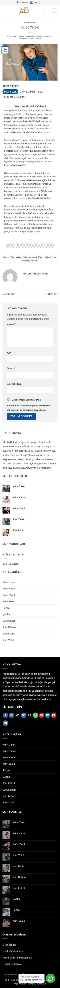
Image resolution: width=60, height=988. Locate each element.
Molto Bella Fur (15, 36)
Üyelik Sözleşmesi (12, 950)
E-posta (11, 368)
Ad (9, 353)
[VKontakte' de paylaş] (39, 245)
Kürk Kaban (19, 497)
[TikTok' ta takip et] (17, 715)
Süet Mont (8, 293)
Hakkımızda (10, 974)
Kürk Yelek (8, 601)
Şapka (6, 614)
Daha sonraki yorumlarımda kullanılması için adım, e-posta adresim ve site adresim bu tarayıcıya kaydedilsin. (28, 404)
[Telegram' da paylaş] (51, 245)
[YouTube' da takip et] (53, 715)
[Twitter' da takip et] (23, 715)
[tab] (10, 91)
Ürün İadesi (9, 944)
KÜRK (4, 564)
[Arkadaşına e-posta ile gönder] (27, 245)
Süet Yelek (30, 23)
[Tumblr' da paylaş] (45, 245)
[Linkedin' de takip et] (47, 715)
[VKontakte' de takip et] (5, 723)
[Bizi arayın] (35, 715)
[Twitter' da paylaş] (21, 245)
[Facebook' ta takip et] (5, 715)
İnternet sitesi (14, 383)
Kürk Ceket (19, 486)
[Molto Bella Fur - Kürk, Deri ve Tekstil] (24, 11)
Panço (6, 607)
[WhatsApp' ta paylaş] (9, 245)
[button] (54, 11)
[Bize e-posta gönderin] (29, 715)
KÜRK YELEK (13, 564)
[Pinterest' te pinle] (33, 245)
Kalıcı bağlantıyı (45, 257)
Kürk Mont (51, 293)
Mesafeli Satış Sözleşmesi (17, 957)
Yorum (11, 324)
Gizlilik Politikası (12, 963)
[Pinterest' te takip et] (41, 715)
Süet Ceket (8, 620)
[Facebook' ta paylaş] (15, 245)
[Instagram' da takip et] (11, 715)
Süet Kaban (9, 627)
